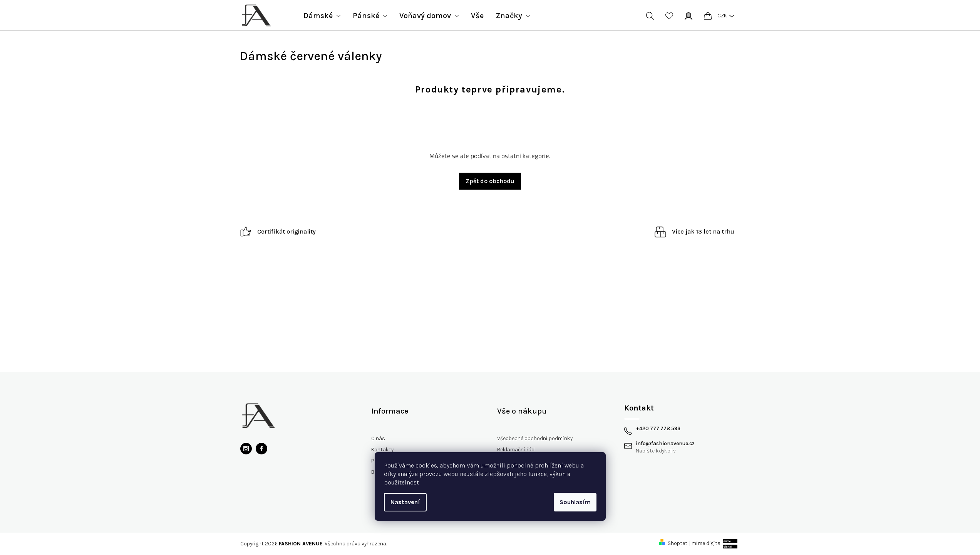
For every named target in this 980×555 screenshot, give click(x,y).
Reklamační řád (515, 449)
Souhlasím (575, 502)
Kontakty (382, 449)
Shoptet (677, 543)
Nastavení (405, 502)
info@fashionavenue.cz (665, 443)
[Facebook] (261, 448)
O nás (378, 438)
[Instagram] (246, 448)
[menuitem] (322, 15)
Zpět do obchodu (490, 181)
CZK (722, 15)
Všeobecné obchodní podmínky (535, 438)
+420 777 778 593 (658, 428)
